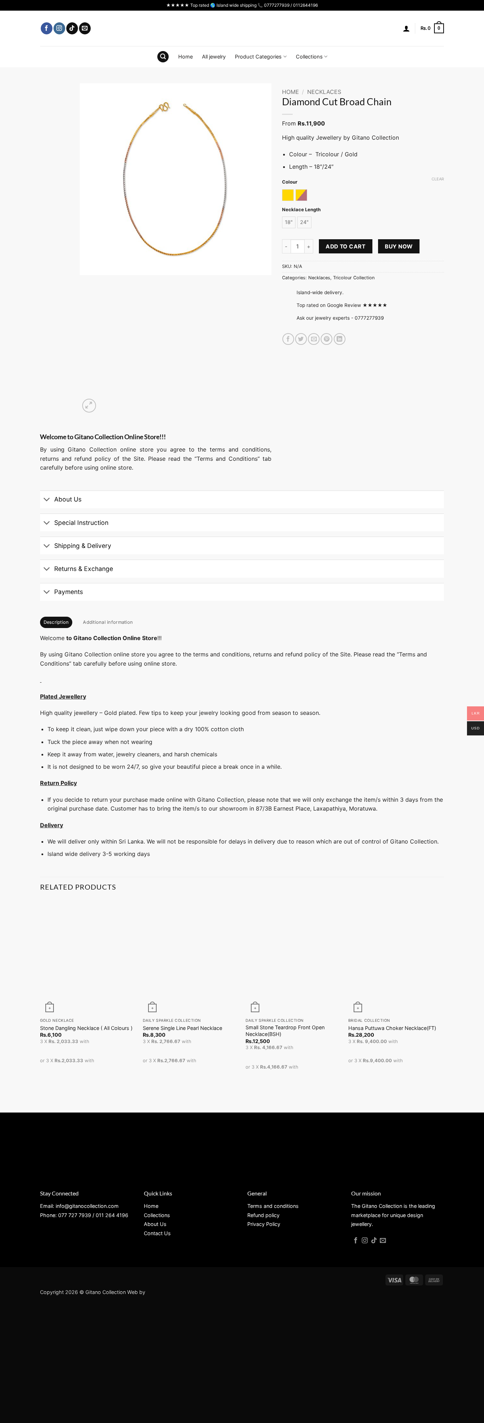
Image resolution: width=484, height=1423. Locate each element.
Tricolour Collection (354, 277)
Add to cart (345, 246)
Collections (309, 57)
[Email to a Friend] (314, 339)
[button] (406, 28)
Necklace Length (301, 209)
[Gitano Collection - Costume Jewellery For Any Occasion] (242, 28)
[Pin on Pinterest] (326, 339)
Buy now (398, 246)
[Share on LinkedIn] (339, 339)
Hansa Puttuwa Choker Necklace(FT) (392, 1028)
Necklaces (324, 91)
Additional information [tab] (108, 622)
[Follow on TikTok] (72, 28)
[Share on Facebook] (288, 339)
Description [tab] (56, 622)
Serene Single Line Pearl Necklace (182, 1028)
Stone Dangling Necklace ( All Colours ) (86, 1028)
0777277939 (369, 318)
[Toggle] (47, 500)
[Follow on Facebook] (46, 28)
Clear (438, 179)
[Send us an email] (85, 28)
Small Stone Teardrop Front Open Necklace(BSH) (285, 1030)
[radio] (288, 195)
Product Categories (258, 57)
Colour (289, 182)
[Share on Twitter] (301, 339)
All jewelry (214, 57)
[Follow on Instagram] (59, 28)
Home (185, 57)
